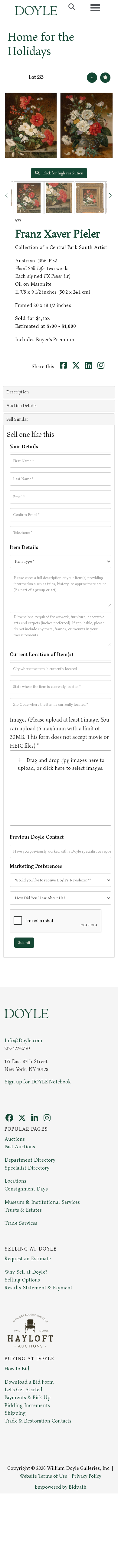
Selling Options (22, 1280)
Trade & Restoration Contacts (38, 1421)
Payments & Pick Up (28, 1398)
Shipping (15, 1413)
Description (17, 392)
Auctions (15, 1139)
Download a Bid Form (29, 1382)
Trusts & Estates (23, 1210)
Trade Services (21, 1223)
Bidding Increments (27, 1405)
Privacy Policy (86, 1476)
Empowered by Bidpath (60, 1487)
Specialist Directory (27, 1168)
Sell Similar (17, 419)
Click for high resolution (62, 173)
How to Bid (17, 1369)
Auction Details (21, 405)
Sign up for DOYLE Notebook (38, 1082)
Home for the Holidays (41, 44)
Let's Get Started (23, 1390)
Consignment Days (26, 1189)
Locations (15, 1181)
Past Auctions (20, 1147)
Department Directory (30, 1160)
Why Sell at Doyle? (26, 1272)
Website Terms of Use (43, 1476)
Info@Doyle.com (23, 1041)
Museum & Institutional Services (42, 1202)
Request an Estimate (28, 1259)
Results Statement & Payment (38, 1288)
